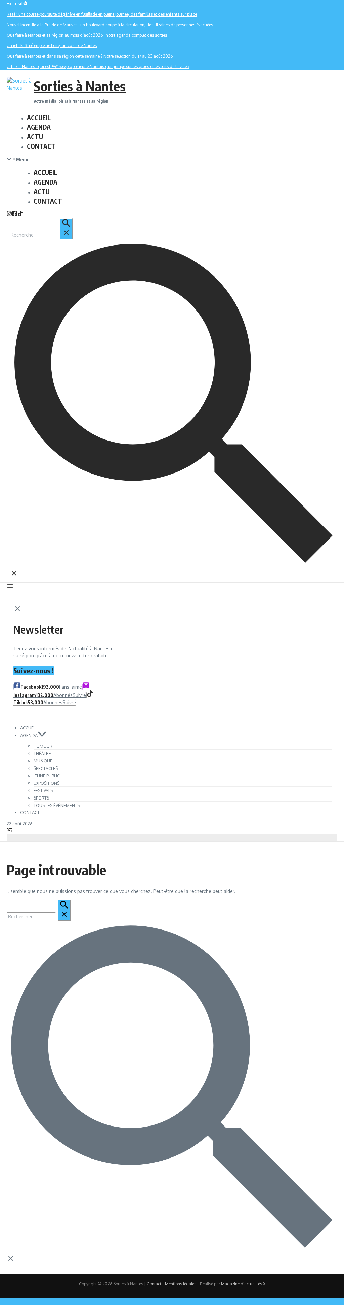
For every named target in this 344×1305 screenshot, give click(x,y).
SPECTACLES (46, 768)
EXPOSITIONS (46, 783)
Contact (154, 1283)
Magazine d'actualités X (243, 1283)
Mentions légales (180, 1283)
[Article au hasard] (9, 831)
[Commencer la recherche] (66, 228)
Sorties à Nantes (80, 85)
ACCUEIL (39, 117)
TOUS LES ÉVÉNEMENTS (57, 805)
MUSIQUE (43, 760)
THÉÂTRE (42, 753)
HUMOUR (43, 746)
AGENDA (39, 127)
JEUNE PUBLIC (47, 775)
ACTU (35, 137)
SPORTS (41, 798)
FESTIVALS (43, 790)
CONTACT (41, 146)
